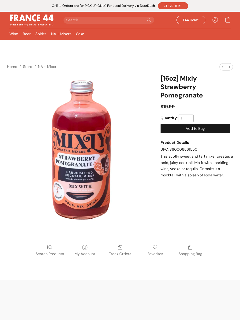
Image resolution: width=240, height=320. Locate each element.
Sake (80, 33)
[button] (173, 5)
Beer (27, 33)
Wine (13, 33)
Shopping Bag (190, 253)
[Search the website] (148, 19)
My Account (85, 253)
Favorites (155, 253)
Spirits (40, 33)
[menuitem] (223, 66)
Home (12, 66)
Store (27, 66)
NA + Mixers (61, 33)
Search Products (50, 253)
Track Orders (120, 253)
